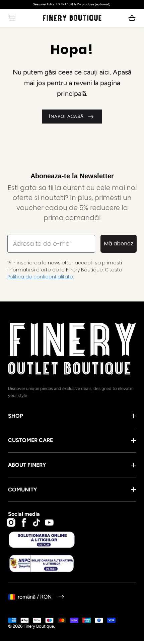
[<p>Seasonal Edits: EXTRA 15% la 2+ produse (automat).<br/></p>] (72, 4)
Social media (24, 514)
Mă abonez (118, 243)
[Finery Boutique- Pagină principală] (72, 18)
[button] (12, 18)
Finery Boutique (38, 626)
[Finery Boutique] (72, 349)
